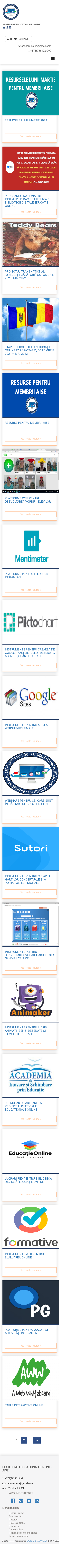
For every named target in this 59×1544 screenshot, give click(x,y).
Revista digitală (17, 1523)
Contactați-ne (16, 1529)
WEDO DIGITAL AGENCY (37, 1541)
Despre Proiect (16, 1513)
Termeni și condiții (18, 1536)
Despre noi (14, 1526)
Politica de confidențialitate (23, 1532)
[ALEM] (11, 11)
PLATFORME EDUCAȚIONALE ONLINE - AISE (27, 1468)
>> (36, 1440)
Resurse (13, 1519)
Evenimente (15, 1516)
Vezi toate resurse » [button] (30, 136)
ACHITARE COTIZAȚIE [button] (18, 39)
